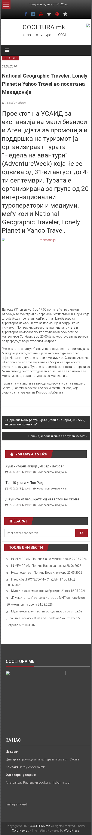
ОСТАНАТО (10, 58)
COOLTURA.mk (43, 27)
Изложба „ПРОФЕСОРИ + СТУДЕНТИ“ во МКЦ (43, 579)
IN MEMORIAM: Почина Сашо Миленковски (41, 559)
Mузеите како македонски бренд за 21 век (40, 591)
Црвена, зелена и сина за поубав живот (56, 436)
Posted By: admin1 (15, 102)
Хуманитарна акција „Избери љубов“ (34, 466)
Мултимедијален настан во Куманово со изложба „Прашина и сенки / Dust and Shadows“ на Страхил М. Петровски (44, 618)
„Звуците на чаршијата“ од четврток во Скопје (42, 499)
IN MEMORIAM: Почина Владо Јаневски (38, 565)
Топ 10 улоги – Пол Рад (24, 483)
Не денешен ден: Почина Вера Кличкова (39, 572)
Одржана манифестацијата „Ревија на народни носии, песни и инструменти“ (45, 422)
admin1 (29, 472)
